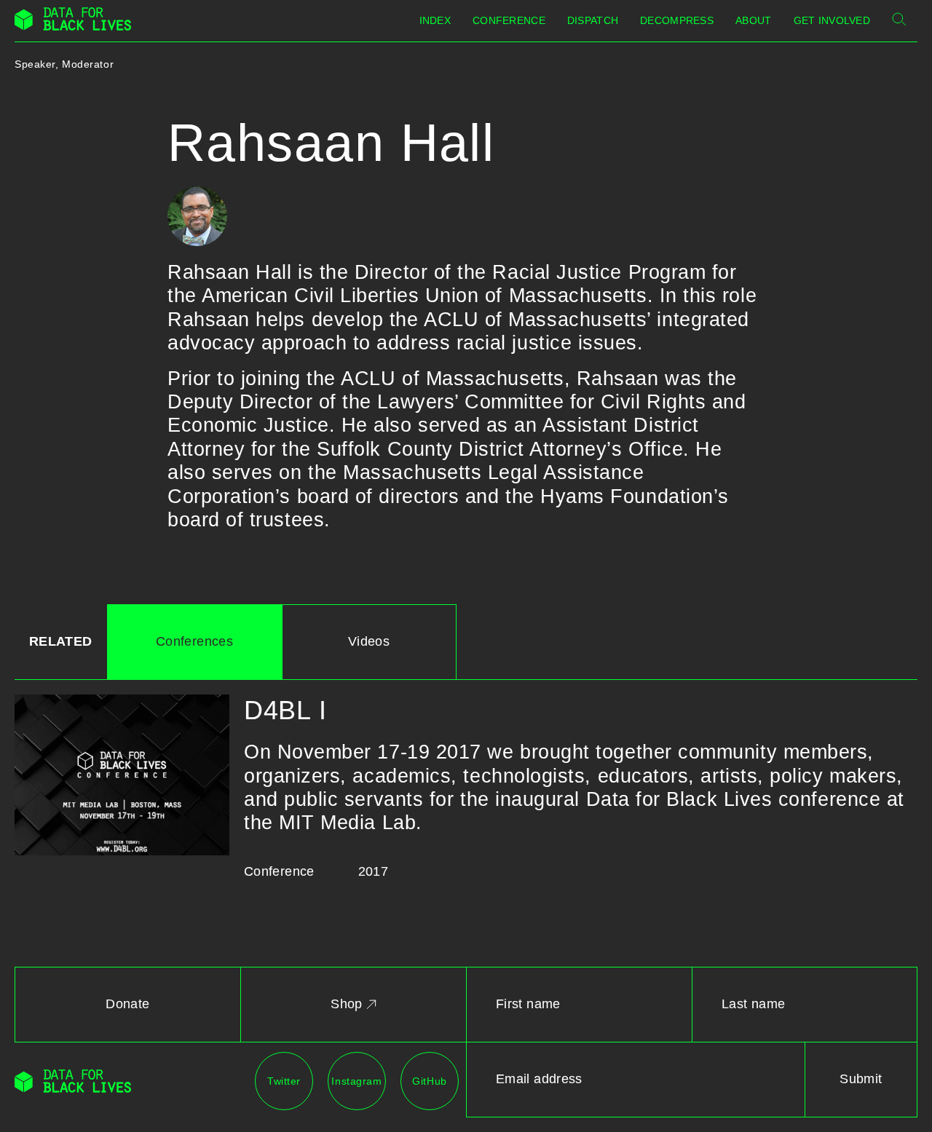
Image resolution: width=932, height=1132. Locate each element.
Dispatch (592, 20)
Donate (127, 1004)
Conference (509, 20)
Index (435, 20)
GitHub (429, 1081)
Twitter (284, 1081)
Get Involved (832, 20)
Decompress (677, 20)
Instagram (356, 1081)
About (753, 20)
